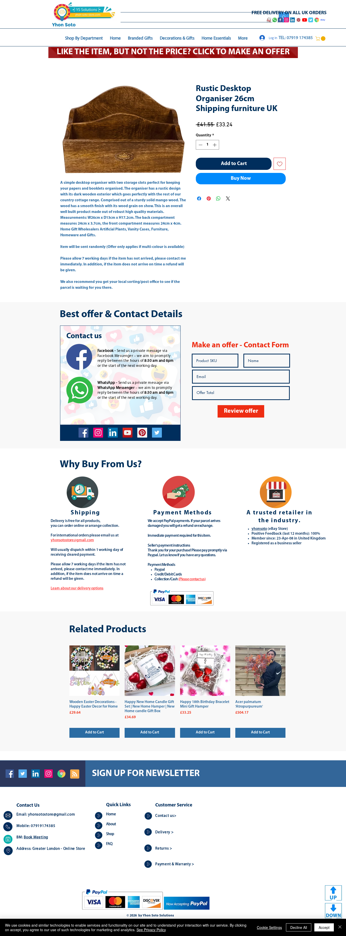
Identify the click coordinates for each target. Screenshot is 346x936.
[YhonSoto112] (83, 433)
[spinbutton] (207, 145)
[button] (320, 38)
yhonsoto (259, 529)
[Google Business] (61, 773)
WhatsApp (106, 383)
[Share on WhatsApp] (218, 198)
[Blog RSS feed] (74, 774)
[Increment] (215, 145)
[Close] (340, 927)
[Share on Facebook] (199, 198)
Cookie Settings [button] (269, 927)
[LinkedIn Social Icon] (35, 773)
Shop (110, 834)
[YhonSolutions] (142, 433)
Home (111, 814)
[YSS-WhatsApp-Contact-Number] (274, 20)
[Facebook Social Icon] (10, 773)
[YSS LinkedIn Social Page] (292, 19)
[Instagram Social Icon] (48, 773)
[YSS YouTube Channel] (304, 19)
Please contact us (191, 579)
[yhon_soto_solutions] (98, 433)
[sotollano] (157, 433)
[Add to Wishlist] (280, 164)
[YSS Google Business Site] (316, 19)
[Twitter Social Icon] (22, 773)
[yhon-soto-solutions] (113, 433)
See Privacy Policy (151, 929)
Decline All (298, 927)
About (111, 824)
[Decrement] (200, 145)
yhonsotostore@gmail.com (51, 815)
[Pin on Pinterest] (209, 198)
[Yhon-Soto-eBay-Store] (322, 19)
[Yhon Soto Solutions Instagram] (286, 19)
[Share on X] (228, 198)
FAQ (109, 844)
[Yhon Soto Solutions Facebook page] (280, 19)
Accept (324, 927)
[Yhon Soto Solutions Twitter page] (310, 19)
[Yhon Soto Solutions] (127, 433)
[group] (177, 691)
